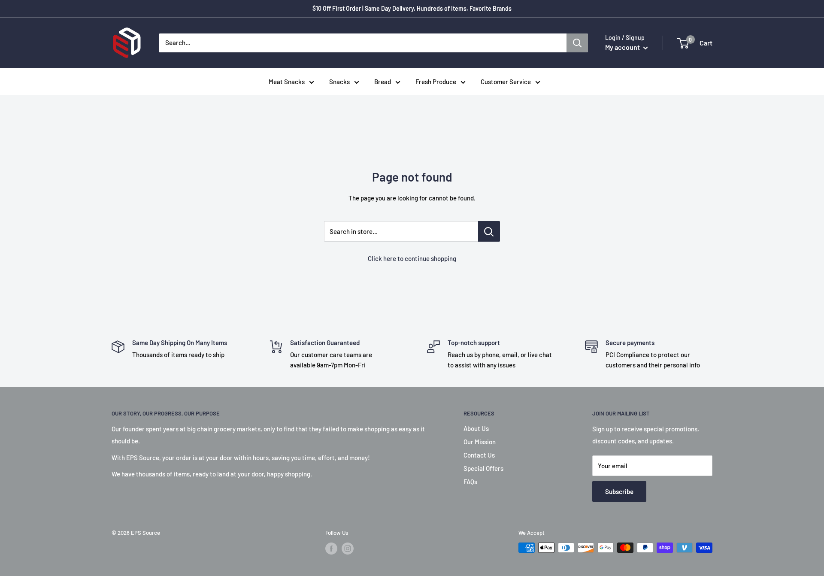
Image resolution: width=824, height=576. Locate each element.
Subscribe (619, 491)
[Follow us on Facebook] (331, 549)
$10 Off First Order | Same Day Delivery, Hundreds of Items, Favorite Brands (412, 8)
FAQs (470, 481)
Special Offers (483, 468)
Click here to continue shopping (412, 258)
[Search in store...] (489, 231)
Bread (382, 81)
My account (623, 47)
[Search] (577, 42)
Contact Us (479, 455)
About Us (476, 428)
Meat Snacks (287, 81)
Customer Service (506, 81)
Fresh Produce (435, 81)
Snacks (339, 81)
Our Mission (480, 442)
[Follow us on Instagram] (348, 549)
